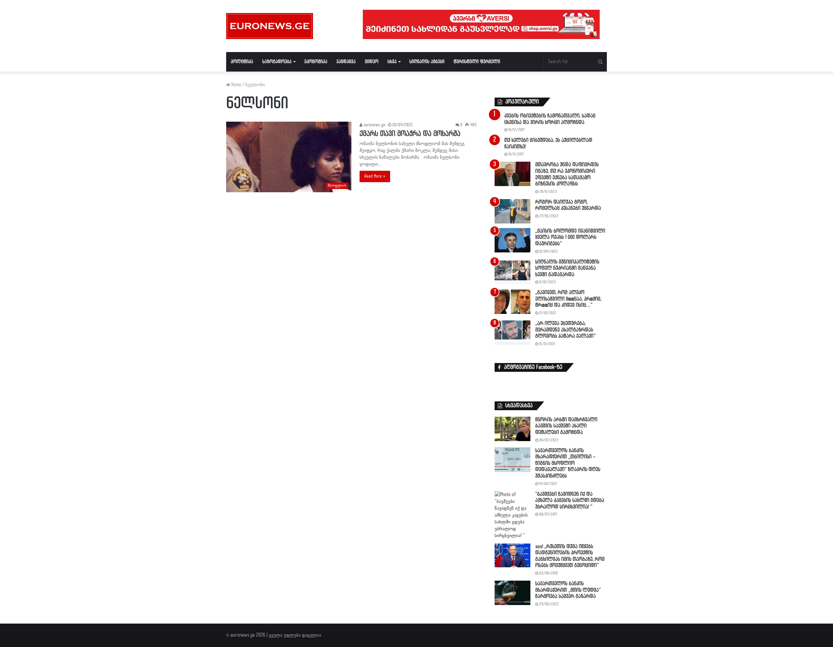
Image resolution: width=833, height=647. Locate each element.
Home (235, 84)
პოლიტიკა (242, 61)
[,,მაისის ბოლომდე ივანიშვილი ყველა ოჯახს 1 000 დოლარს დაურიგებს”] (512, 240)
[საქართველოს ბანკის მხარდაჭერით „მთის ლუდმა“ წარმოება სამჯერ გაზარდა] (512, 593)
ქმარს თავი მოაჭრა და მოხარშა (410, 134)
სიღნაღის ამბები (426, 61)
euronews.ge (373, 125)
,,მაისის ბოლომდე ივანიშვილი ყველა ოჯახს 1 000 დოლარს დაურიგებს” (570, 237)
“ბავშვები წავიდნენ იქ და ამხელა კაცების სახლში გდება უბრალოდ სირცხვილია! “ (569, 501)
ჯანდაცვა (346, 61)
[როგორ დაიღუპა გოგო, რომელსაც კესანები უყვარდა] (512, 211)
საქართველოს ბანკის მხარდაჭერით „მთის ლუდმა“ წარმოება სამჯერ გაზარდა (568, 590)
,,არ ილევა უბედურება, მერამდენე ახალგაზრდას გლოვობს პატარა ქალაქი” (565, 330)
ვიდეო (371, 61)
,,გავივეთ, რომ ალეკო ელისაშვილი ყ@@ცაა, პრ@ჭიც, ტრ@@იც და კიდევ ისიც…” (568, 299)
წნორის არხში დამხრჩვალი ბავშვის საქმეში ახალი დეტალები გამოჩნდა (566, 426)
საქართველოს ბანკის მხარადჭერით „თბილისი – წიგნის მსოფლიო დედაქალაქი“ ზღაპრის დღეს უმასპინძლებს (567, 463)
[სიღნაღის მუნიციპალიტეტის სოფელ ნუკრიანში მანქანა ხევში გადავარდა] (512, 271)
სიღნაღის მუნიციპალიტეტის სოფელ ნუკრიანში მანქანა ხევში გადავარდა (567, 268)
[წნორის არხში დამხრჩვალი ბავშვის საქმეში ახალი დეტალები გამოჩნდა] (512, 429)
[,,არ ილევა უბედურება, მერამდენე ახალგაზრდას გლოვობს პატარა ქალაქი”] (512, 332)
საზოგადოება (277, 61)
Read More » (374, 176)
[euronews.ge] (269, 26)
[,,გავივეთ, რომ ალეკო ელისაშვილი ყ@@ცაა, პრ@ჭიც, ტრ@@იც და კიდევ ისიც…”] (512, 302)
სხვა (392, 61)
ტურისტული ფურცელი (477, 61)
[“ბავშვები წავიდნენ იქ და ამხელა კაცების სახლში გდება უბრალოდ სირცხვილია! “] (512, 515)
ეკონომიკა (315, 61)
